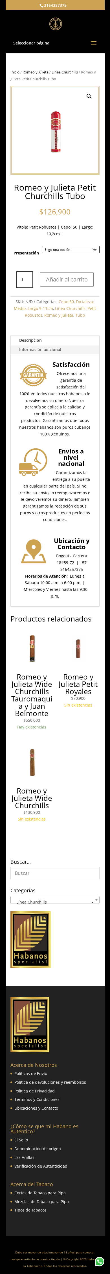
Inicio (14, 72)
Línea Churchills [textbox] (53, 902)
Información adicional (40, 349)
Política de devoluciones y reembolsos (50, 1082)
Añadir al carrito (67, 279)
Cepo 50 (66, 301)
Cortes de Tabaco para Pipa (40, 1192)
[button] (89, 96)
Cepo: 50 (69, 227)
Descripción (30, 340)
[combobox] (55, 900)
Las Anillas (24, 1157)
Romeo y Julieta (36, 72)
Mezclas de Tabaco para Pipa (41, 1201)
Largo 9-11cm (40, 308)
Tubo (80, 315)
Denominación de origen (37, 1148)
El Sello (21, 1140)
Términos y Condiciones (37, 1099)
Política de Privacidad (34, 1091)
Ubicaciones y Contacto (36, 1108)
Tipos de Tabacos (30, 1210)
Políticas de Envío (30, 1073)
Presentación (26, 253)
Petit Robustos (42, 227)
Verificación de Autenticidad (40, 1166)
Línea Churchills (65, 72)
